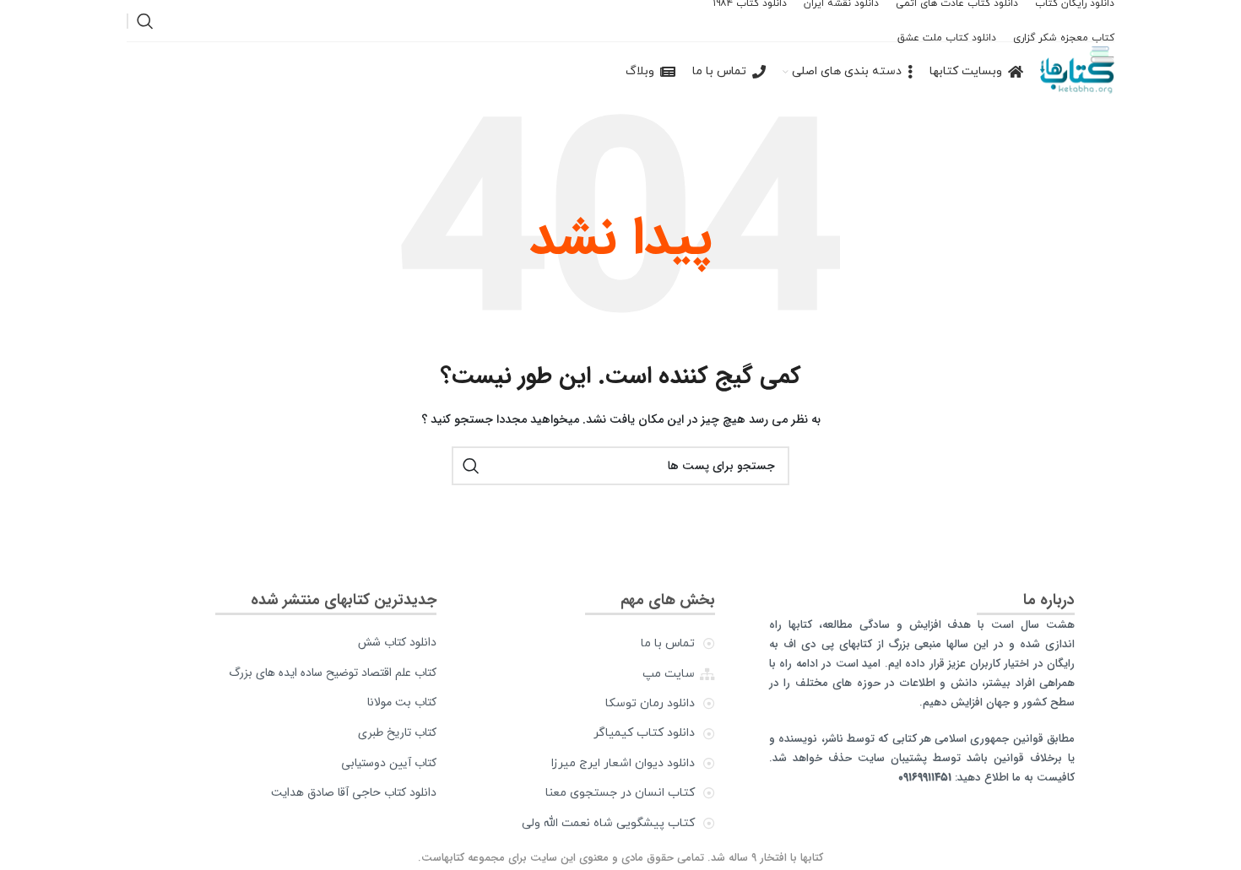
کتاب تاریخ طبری (397, 732)
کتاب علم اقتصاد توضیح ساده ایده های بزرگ (332, 672)
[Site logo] (1077, 71)
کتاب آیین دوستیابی (388, 763)
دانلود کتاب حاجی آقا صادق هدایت (353, 792)
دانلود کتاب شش (397, 642)
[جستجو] (145, 21)
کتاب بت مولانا (401, 702)
